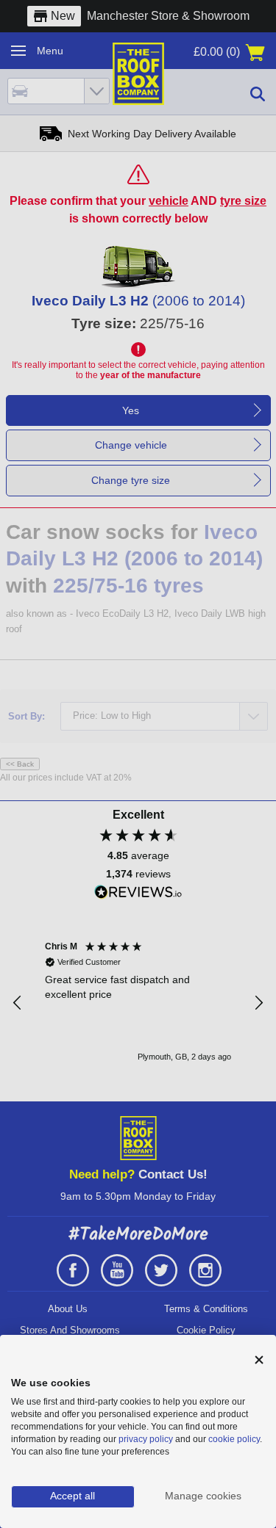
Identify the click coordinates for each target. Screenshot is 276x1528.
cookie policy (234, 1439)
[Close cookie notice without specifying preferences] (259, 1360)
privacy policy (145, 1439)
